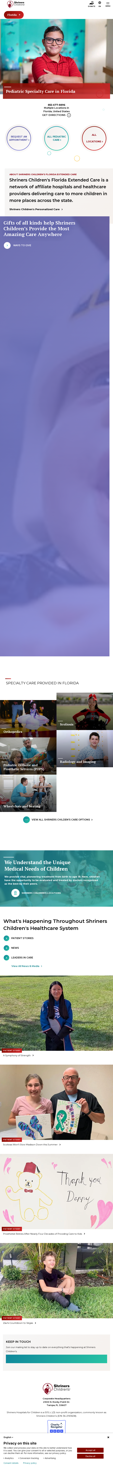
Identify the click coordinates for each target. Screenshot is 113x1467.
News (15, 948)
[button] (100, 5)
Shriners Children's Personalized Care (34, 209)
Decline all (90, 1456)
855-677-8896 (56, 105)
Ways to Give (22, 245)
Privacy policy (30, 1463)
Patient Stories (22, 938)
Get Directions (53, 115)
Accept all (90, 1450)
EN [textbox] (100, 6)
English (7, 1437)
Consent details (11, 1463)
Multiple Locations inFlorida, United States (56, 109)
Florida (12, 14)
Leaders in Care (22, 957)
